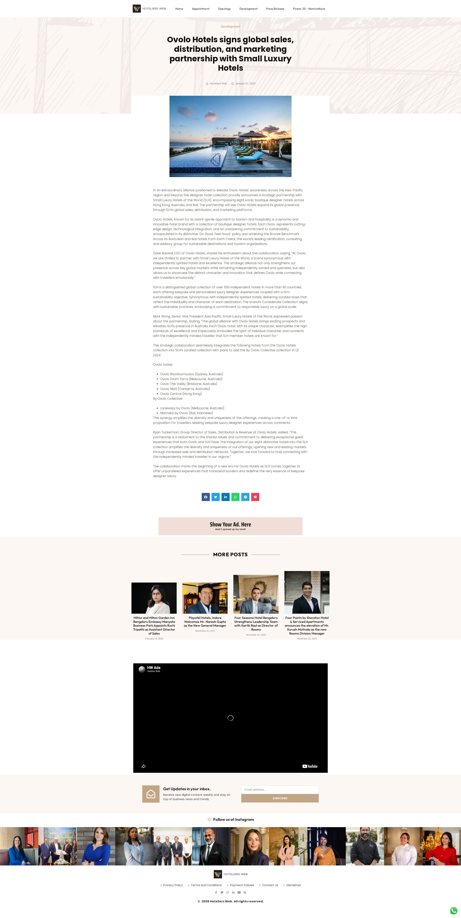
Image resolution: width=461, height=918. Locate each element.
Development (249, 8)
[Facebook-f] (216, 892)
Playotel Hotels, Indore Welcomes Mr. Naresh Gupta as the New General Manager (205, 622)
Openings (224, 8)
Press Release (275, 8)
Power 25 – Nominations (309, 8)
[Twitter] (221, 892)
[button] (206, 497)
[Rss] (244, 892)
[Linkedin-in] (233, 892)
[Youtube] (239, 892)
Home (179, 8)
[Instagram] (227, 892)
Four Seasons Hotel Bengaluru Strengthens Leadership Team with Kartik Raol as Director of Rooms (256, 623)
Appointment (200, 8)
